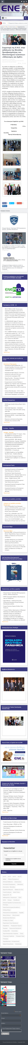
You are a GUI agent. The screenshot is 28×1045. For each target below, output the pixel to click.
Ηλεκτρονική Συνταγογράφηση (10, 912)
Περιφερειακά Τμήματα (16, 925)
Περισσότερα (7, 352)
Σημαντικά (21, 60)
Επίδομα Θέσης (6, 910)
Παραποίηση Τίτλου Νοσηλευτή (10, 923)
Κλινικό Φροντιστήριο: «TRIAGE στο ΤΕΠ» (12, 824)
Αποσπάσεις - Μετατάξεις (9, 887)
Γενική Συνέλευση (7, 892)
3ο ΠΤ (9, 876)
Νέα (18, 60)
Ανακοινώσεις (18, 881)
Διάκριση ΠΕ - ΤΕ (7, 894)
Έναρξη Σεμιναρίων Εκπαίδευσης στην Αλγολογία (14, 822)
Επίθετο (3, 1023)
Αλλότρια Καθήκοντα (8, 881)
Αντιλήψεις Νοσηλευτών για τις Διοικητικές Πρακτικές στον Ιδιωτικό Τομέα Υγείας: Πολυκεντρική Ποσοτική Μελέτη (14, 541)
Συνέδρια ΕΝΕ (6, 931)
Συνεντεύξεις (15, 931)
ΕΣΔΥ (20, 897)
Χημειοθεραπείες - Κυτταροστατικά (11, 941)
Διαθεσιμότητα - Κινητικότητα (10, 897)
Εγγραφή (14, 863)
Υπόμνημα (5, 938)
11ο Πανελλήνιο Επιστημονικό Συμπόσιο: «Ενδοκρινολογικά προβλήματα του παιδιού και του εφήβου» (15, 458)
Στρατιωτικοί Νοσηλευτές (15, 928)
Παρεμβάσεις (6, 925)
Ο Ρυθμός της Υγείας (8, 920)
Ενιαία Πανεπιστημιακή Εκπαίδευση (11, 907)
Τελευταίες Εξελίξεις (12, 61)
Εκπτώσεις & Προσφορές (10, 364)
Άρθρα (4, 879)
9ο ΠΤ (14, 876)
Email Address (11, 1013)
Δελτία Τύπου (14, 60)
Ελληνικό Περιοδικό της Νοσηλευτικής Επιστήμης (12, 903)
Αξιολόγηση (20, 884)
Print (20, 63)
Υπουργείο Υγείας (20, 936)
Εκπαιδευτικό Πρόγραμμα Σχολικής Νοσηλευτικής (14, 830)
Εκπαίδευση (16, 900)
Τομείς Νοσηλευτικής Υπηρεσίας (10, 933)
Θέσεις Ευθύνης (7, 915)
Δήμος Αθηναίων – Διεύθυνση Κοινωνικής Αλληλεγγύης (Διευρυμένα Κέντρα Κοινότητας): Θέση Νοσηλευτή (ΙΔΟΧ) (13, 602)
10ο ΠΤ (19, 876)
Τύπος (21, 933)
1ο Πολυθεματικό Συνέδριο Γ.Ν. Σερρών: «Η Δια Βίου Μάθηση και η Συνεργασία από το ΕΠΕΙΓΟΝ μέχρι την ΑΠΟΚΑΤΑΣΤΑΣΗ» (13, 247)
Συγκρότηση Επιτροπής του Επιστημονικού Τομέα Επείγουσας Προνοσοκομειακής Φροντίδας (14, 490)
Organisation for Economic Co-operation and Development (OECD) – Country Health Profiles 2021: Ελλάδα (15, 415)
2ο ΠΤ (4, 876)
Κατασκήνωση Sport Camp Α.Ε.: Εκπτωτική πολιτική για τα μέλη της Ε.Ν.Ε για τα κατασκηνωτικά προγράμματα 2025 (14, 374)
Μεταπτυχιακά (16, 915)
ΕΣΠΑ (4, 900)
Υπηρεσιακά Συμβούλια (8, 936)
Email (25, 63)
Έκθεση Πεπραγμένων (13, 879)
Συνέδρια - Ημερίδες (9, 432)
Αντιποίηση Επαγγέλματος (9, 884)
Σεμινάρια (5, 928)
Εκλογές (10, 900)
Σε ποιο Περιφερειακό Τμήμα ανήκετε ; (10, 1028)
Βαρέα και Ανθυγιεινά (8, 889)
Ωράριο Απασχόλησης (8, 944)
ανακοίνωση (18, 944)
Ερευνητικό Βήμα (8, 530)
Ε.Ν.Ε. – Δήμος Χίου (7, 810)
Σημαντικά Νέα (5, 61)
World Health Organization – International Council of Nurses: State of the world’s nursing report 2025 (15, 409)
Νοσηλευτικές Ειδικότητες (9, 917)
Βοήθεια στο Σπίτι (19, 889)
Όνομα (3, 1018)
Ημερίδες (21, 912)
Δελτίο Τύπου (16, 892)
